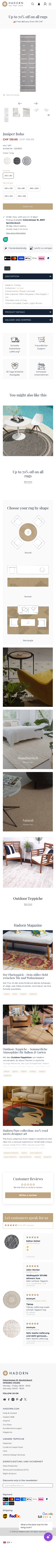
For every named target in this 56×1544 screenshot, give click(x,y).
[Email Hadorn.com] (4, 1400)
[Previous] (20, 103)
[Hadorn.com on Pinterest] (17, 1400)
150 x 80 (21, 188)
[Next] (36, 103)
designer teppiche (11, 1153)
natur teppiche (35, 1153)
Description (12, 276)
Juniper (20, 288)
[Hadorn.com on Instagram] (13, 1400)
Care (5, 1451)
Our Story (7, 1424)
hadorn (6, 994)
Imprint (6, 1421)
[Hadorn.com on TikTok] (21, 1400)
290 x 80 (8, 175)
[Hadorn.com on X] (25, 1400)
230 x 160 (22, 196)
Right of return (10, 1473)
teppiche (33, 994)
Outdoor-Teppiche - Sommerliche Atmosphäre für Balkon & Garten (25, 1050)
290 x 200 (34, 188)
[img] (11, 1225)
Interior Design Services (14, 1455)
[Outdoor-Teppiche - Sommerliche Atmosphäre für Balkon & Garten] (28, 1024)
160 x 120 (9, 188)
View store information (16, 233)
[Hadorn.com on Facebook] (8, 1400)
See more (28, 482)
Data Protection (10, 1466)
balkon (6, 1071)
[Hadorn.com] (15, 4)
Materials (7, 1443)
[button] (25, 1353)
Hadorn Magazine (28, 925)
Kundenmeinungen (12, 1428)
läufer (15, 994)
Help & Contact (10, 1413)
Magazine (7, 1432)
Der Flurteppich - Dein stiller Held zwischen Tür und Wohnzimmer (25, 976)
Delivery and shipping (18, 320)
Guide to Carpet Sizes (13, 1447)
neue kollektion (10, 1157)
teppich (23, 994)
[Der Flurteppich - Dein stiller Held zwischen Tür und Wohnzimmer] (28, 950)
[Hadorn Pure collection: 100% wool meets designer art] (28, 1106)
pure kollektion (25, 1157)
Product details (15, 312)
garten (15, 1071)
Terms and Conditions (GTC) (16, 1470)
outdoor (33, 1071)
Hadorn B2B (8, 1417)
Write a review (28, 1195)
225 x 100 (9, 196)
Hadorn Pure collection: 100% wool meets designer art (25, 1132)
